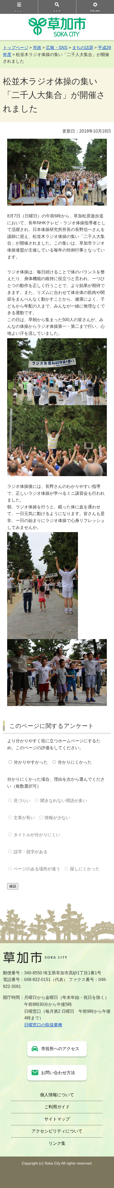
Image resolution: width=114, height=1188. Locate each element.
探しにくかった (85, 869)
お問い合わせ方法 (58, 1072)
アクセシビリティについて (57, 1131)
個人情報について (57, 1095)
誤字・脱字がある (30, 852)
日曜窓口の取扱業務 (43, 1025)
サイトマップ (57, 1119)
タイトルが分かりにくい (37, 834)
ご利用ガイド (57, 1107)
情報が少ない (57, 817)
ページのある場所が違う (37, 869)
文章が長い (24, 817)
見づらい (22, 800)
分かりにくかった (75, 762)
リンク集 (57, 1143)
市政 (37, 47)
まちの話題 (82, 47)
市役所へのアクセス (60, 1048)
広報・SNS (57, 47)
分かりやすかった (31, 762)
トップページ (15, 47)
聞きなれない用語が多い (63, 800)
